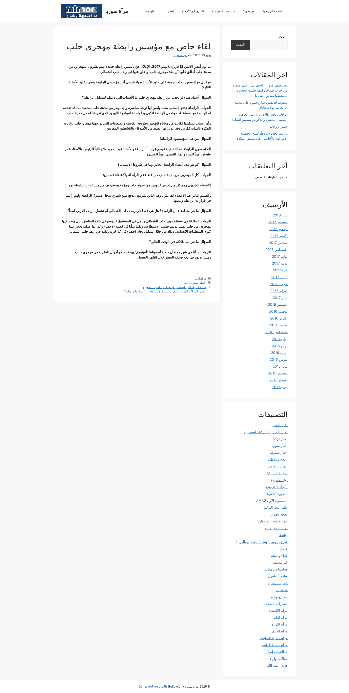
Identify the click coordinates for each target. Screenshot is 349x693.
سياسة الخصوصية (223, 11)
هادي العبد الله (277, 665)
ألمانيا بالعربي (278, 466)
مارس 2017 (279, 284)
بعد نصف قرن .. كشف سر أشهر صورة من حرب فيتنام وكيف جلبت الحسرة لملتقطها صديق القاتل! (260, 90)
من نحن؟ (248, 11)
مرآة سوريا (116, 11)
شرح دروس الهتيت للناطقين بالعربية (262, 542)
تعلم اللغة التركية (276, 507)
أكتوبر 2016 (279, 318)
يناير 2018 (280, 215)
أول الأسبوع (279, 480)
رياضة (283, 535)
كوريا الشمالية (278, 583)
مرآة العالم (280, 631)
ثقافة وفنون (279, 514)
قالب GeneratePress (153, 686)
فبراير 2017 (279, 291)
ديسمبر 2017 (278, 222)
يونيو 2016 (280, 346)
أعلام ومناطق (278, 459)
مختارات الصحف (276, 604)
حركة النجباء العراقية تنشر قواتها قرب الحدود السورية (174, 287)
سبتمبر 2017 (278, 243)
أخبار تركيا (280, 439)
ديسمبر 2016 (278, 305)
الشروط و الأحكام (193, 11)
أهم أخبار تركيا (277, 473)
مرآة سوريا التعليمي (273, 638)
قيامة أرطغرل (278, 576)
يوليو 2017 (280, 256)
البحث (283, 37)
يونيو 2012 (280, 387)
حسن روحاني (278, 126)
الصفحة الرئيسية (273, 11)
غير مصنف (280, 562)
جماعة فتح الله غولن (273, 521)
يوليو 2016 (280, 339)
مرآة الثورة (280, 624)
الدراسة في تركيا (276, 487)
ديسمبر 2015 (278, 373)
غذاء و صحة (279, 556)
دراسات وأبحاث (276, 528)
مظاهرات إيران (277, 652)
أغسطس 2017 (277, 250)
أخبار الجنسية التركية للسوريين (266, 432)
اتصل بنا (169, 11)
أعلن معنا (150, 11)
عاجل (284, 549)
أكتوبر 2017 (279, 236)
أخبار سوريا (279, 446)
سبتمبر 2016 (278, 325)
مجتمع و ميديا (278, 597)
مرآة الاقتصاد (278, 611)
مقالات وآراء (279, 659)
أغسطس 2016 (276, 332)
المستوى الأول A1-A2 (272, 501)
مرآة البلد (200, 278)
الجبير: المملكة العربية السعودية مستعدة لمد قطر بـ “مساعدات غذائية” (165, 291)
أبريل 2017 (279, 277)
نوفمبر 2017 (278, 229)
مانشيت (282, 590)
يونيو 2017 (280, 263)
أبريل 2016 (279, 353)
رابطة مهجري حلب (195, 282)
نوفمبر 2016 (278, 311)
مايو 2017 (280, 270)
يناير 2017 (280, 298)
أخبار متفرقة (279, 452)
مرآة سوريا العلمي (274, 645)
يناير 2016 (280, 366)
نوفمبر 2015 (278, 380)
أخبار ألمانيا (280, 425)
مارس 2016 (279, 360)
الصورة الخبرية (277, 494)
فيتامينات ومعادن (276, 569)
